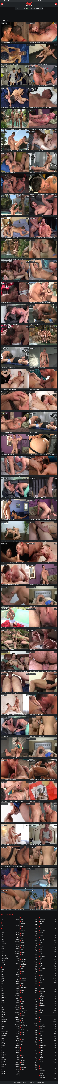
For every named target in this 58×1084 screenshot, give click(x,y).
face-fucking (48, 930)
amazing (10, 943)
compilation (29, 963)
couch (29, 970)
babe (10, 969)
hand (48, 1023)
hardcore (48, 1031)
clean (29, 944)
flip (48, 961)
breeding (10, 1054)
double (29, 1029)
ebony (29, 1053)
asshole (10, 960)
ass (10, 953)
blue (10, 1028)
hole (48, 1040)
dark (29, 1003)
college (29, 961)
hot (48, 1049)
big (10, 1007)
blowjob (10, 1026)
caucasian (29, 932)
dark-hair (29, 1005)
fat (48, 937)
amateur (10, 941)
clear (29, 945)
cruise (29, 982)
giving (48, 1000)
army (10, 950)
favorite (48, 939)
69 (10, 925)
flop (48, 963)
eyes (48, 923)
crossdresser (29, 980)
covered (29, 973)
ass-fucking (10, 955)
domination (29, 1025)
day (29, 1006)
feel (48, 942)
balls (10, 978)
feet (48, 944)
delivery (29, 1012)
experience (48, 919)
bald (10, 976)
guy (48, 1012)
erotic (29, 1066)
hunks (48, 1061)
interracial (48, 1077)
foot (48, 965)
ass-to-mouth (10, 958)
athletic (10, 962)
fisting (48, 958)
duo (29, 1044)
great (48, 1008)
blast (10, 1023)
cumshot (29, 990)
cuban (29, 983)
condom (29, 966)
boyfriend (10, 1049)
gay (48, 995)
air (10, 934)
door (29, 1027)
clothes (29, 952)
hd (48, 1033)
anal (10, 946)
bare (10, 983)
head (48, 1035)
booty (10, 1040)
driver (29, 1039)
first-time (48, 956)
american (10, 945)
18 (10, 919)
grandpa (48, 1007)
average (10, 964)
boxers (10, 1045)
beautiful (10, 997)
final (48, 951)
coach (29, 956)
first (48, 954)
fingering (48, 953)
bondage (10, 1035)
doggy (29, 1024)
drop (29, 1041)
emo (29, 1059)
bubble (10, 1066)
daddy (29, 1001)
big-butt (10, 1009)
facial (48, 932)
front (48, 977)
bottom (10, 1042)
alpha (10, 939)
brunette (10, 1064)
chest (29, 935)
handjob (48, 1025)
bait (10, 974)
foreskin (48, 967)
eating (29, 1052)
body (10, 1030)
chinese (29, 937)
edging (29, 1055)
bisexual (10, 1014)
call (29, 919)
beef (10, 1000)
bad (10, 973)
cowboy (29, 975)
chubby (29, 938)
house (48, 1052)
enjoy (29, 1062)
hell (48, 1037)
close (29, 951)
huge (48, 1054)
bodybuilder (10, 1033)
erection (29, 1064)
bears (10, 995)
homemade (48, 1044)
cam (29, 921)
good (48, 1003)
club (29, 954)
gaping (48, 993)
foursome (48, 968)
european (29, 1067)
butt (10, 1075)
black (10, 1018)
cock (29, 957)
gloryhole (48, 1002)
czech (29, 994)
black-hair (10, 1021)
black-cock (10, 1019)
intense (48, 1075)
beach (10, 992)
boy (10, 1047)
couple (29, 971)
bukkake (10, 1073)
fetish (48, 948)
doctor (29, 1022)
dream (29, 1034)
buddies (10, 1069)
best (10, 1005)
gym (48, 1014)
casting (29, 930)
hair (48, 1019)
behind (10, 1002)
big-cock (10, 1011)
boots (10, 1038)
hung (48, 1057)
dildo (29, 1017)
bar (10, 981)
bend (10, 1004)
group (48, 1010)
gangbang (48, 991)
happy (48, 1028)
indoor (48, 1072)
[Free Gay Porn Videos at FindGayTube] (29, 4)
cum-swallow (29, 989)
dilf (29, 1018)
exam (29, 1069)
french (48, 972)
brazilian (10, 1050)
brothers (10, 1059)
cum (29, 985)
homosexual (48, 1045)
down (29, 1032)
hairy (48, 1021)
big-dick (10, 1012)
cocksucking (29, 959)
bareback (10, 985)
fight (48, 949)
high (48, 1038)
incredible (48, 1070)
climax (29, 947)
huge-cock (48, 1056)
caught (29, 933)
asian (10, 951)
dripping (29, 1037)
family (48, 934)
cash (29, 928)
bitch (10, 1016)
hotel (48, 1050)
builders (10, 1071)
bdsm (10, 990)
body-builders (10, 1031)
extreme (48, 921)
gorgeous (48, 1005)
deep (29, 1008)
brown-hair (10, 1063)
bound (10, 1044)
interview (48, 1079)
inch (48, 1068)
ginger (48, 998)
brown (10, 1061)
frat (48, 970)
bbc (10, 988)
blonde (10, 1025)
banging (10, 980)
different (29, 1015)
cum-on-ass (29, 987)
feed (48, 941)
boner (10, 1037)
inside (48, 1073)
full (48, 980)
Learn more (45, 1)
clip (29, 949)
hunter (48, 1063)
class (29, 940)
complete (29, 964)
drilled (29, 1036)
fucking (48, 979)
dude (29, 1043)
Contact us (32, 1082)
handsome (48, 1026)
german (48, 996)
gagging (48, 988)
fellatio (48, 946)
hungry (48, 1059)
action (10, 932)
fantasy (48, 935)
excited (29, 1071)
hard (48, 1030)
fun (48, 982)
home (48, 1042)
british (10, 1057)
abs (10, 931)
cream (29, 976)
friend (48, 975)
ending (29, 1060)
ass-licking (10, 957)
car (29, 926)
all (10, 936)
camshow (29, 925)
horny (48, 1047)
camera (29, 923)
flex (48, 960)
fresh (48, 973)
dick (29, 1013)
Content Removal (40, 1082)
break (10, 1052)
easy (29, 1050)
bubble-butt (10, 1068)
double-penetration (29, 1031)
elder (29, 1057)
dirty (29, 1020)
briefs (10, 1056)
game (48, 989)
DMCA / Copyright (18, 1082)
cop (29, 968)
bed (10, 999)
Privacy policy (26, 1082)
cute (29, 992)
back (10, 971)
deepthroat (29, 1010)
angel (10, 948)
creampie (29, 978)
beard (10, 993)
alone (10, 938)
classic (29, 942)
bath (10, 986)
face (48, 928)
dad (29, 999)
